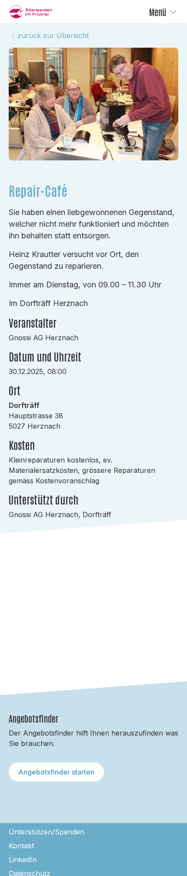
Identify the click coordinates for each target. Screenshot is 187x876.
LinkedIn (23, 859)
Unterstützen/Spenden (46, 831)
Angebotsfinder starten (56, 772)
